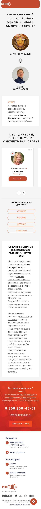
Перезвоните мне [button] (20, 424)
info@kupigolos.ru (20, 415)
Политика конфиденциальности (19, 504)
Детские (21, 224)
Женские (21, 218)
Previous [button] (19, 193)
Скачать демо (17, 174)
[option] (18, 167)
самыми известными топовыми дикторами (19, 279)
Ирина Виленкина (17, 168)
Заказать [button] (17, 179)
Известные (21, 231)
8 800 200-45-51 (20, 408)
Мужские (21, 211)
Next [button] (24, 193)
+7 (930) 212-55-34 (17, 445)
